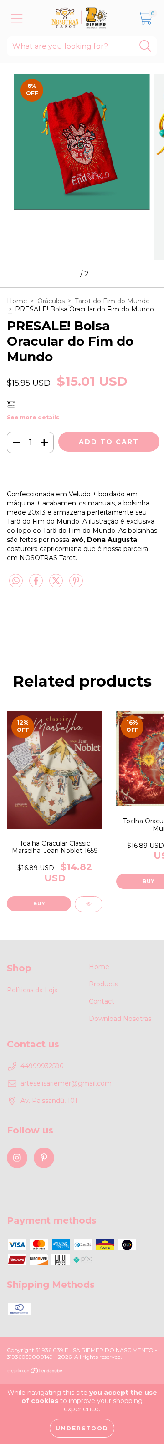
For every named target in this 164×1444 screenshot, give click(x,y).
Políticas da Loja (32, 990)
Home (17, 301)
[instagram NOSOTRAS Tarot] (17, 1158)
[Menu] (17, 18)
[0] (145, 20)
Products (103, 984)
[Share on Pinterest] (76, 584)
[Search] (145, 46)
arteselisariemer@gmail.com (66, 1083)
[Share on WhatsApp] (16, 581)
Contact (101, 1001)
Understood (82, 1428)
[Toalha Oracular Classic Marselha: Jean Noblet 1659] (88, 904)
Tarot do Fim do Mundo (112, 301)
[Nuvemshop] (35, 1371)
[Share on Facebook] (37, 584)
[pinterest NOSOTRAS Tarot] (44, 1158)
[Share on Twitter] (57, 584)
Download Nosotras (120, 1019)
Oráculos (51, 301)
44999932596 (41, 1066)
